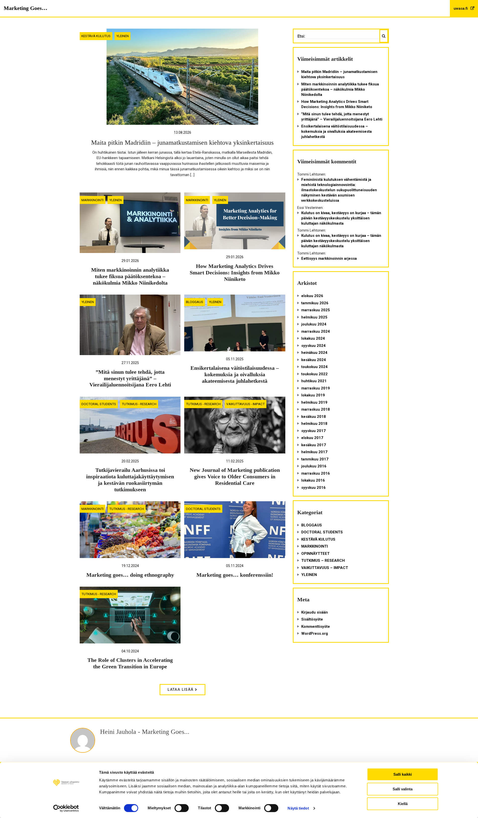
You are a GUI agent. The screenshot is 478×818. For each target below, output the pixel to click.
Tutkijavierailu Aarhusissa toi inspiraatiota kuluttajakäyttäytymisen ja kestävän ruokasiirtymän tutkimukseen (130, 480)
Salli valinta (403, 789)
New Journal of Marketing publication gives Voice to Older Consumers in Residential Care (235, 476)
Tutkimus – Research (323, 560)
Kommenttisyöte (315, 626)
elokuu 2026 (312, 296)
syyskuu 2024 (313, 345)
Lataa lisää (181, 690)
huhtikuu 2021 (314, 381)
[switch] (182, 808)
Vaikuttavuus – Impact (324, 568)
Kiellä (403, 804)
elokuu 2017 (312, 438)
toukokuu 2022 (314, 374)
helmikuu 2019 (314, 402)
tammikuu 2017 (314, 459)
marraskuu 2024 (315, 331)
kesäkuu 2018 (313, 416)
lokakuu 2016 (313, 480)
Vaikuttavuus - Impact (245, 404)
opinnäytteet (315, 553)
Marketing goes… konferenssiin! (234, 575)
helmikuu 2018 (314, 423)
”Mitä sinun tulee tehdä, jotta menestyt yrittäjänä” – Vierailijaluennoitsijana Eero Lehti (130, 378)
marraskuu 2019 (315, 388)
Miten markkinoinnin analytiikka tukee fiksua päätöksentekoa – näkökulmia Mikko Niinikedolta (130, 276)
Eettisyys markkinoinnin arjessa (329, 258)
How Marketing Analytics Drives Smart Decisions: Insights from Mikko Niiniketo (235, 272)
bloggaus (194, 302)
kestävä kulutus (96, 36)
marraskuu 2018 (315, 409)
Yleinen (122, 36)
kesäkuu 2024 (313, 360)
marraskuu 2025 (315, 310)
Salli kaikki (402, 774)
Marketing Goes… (25, 8)
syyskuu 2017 (313, 431)
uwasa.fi (461, 8)
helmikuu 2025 (314, 317)
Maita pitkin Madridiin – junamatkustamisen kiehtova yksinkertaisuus (182, 142)
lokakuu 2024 (313, 338)
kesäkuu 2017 (313, 445)
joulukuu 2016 (313, 466)
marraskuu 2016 (315, 473)
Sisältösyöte (312, 619)
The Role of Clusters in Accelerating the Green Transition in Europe (130, 663)
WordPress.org (314, 633)
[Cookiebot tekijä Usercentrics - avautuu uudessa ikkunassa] (66, 808)
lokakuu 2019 (313, 395)
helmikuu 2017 (314, 452)
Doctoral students (98, 404)
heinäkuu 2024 (314, 352)
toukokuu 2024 (314, 367)
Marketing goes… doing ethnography (130, 575)
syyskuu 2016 (313, 487)
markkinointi (92, 200)
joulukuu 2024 (313, 324)
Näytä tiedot (298, 808)
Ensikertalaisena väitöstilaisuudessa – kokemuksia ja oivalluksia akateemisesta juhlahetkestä (234, 374)
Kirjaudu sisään (314, 612)
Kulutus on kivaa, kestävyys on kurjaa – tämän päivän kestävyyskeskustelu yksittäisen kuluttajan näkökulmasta (341, 218)
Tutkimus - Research (139, 404)
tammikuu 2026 (314, 303)
